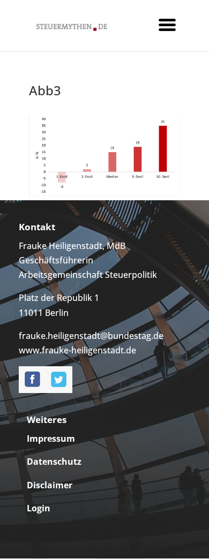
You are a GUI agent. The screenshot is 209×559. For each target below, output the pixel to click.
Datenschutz (54, 461)
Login (38, 508)
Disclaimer (49, 485)
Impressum (51, 438)
